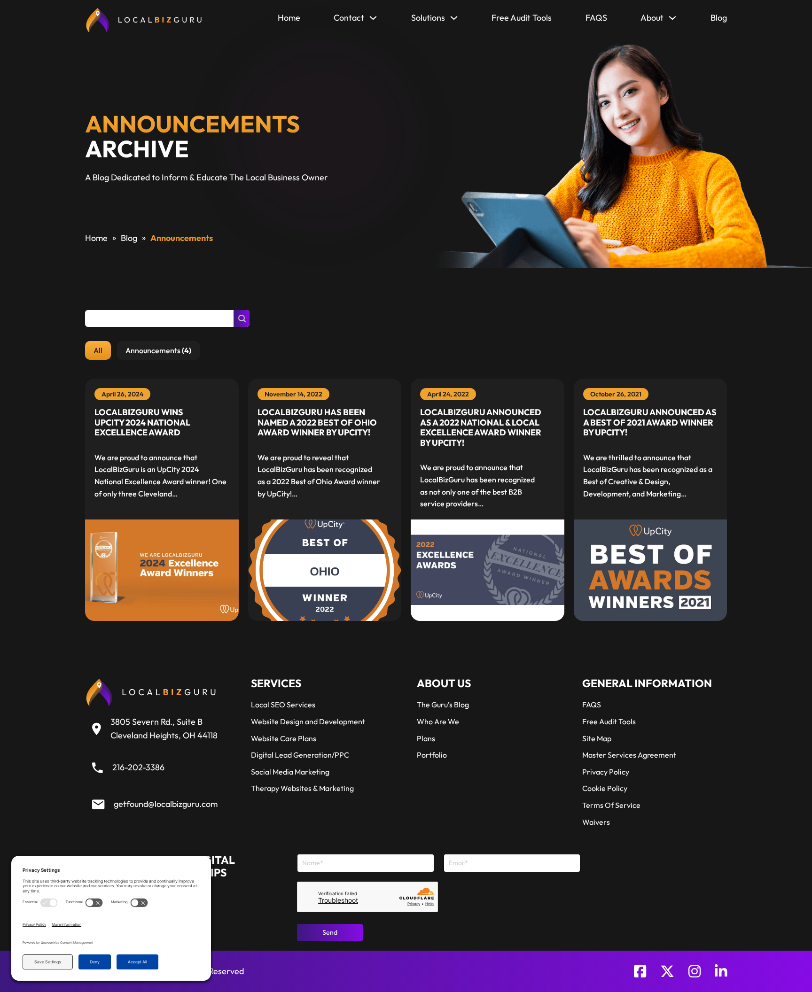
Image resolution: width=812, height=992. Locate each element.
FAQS (596, 17)
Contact (349, 17)
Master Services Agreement (629, 755)
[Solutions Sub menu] (454, 20)
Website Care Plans (283, 738)
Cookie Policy (604, 788)
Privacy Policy (605, 771)
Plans (426, 738)
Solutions (428, 17)
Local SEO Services (283, 704)
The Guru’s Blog (443, 704)
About (652, 17)
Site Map (596, 738)
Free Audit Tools (522, 17)
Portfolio (432, 755)
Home (289, 17)
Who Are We (438, 721)
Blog (718, 17)
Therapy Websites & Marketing (302, 788)
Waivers (596, 822)
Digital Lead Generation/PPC (300, 755)
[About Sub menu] (672, 20)
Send (329, 932)
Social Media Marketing (290, 771)
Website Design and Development (308, 721)
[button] (98, 350)
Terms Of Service (611, 805)
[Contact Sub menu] (373, 20)
